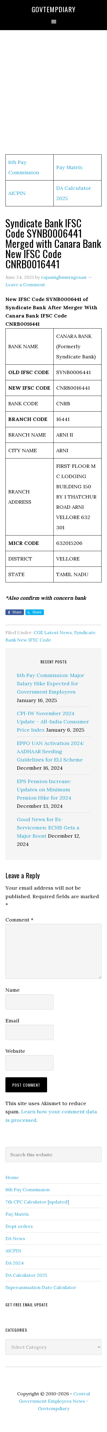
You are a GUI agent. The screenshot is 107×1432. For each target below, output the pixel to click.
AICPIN (17, 193)
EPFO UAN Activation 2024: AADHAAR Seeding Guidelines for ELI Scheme (50, 751)
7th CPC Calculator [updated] (37, 1202)
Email (12, 1020)
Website (15, 1051)
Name (12, 990)
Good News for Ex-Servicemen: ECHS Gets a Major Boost (48, 827)
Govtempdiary (54, 9)
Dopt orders (19, 1226)
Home (12, 1177)
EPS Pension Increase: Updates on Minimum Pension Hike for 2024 (44, 789)
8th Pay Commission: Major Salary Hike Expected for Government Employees (50, 683)
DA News (15, 1238)
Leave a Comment (25, 284)
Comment (19, 919)
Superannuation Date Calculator (40, 1287)
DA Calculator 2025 (26, 1275)
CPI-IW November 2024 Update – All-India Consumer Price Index (53, 721)
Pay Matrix (69, 167)
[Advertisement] (53, 92)
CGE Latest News (53, 632)
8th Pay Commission (27, 1189)
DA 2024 (14, 1263)
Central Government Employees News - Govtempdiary (54, 1401)
